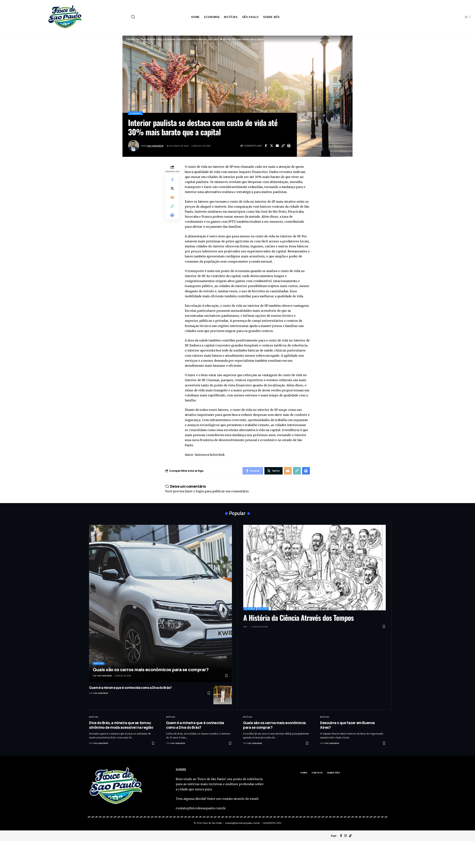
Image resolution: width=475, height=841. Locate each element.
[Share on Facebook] (265, 146)
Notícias (98, 663)
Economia (135, 113)
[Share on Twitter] (271, 146)
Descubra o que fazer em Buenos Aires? (347, 725)
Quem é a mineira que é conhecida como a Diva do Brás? (130, 687)
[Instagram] (345, 835)
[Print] (288, 146)
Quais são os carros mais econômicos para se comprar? (151, 669)
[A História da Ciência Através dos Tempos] (314, 567)
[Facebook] (341, 835)
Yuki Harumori (155, 145)
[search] (131, 17)
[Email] (277, 146)
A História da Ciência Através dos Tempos (298, 617)
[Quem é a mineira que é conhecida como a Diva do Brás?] (222, 695)
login (200, 491)
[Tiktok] (350, 835)
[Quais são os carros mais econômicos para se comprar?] (160, 603)
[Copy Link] (283, 146)
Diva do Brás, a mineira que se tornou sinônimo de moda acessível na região (121, 725)
